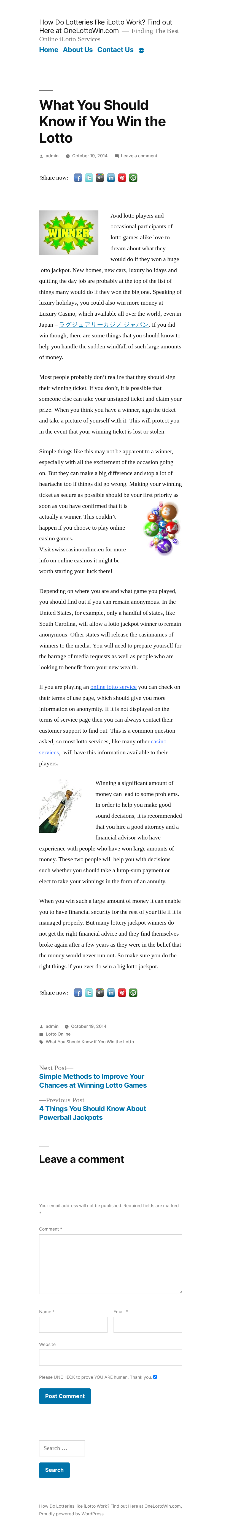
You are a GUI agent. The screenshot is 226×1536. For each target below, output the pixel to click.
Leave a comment (139, 155)
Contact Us (115, 49)
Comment (50, 1229)
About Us (78, 49)
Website (47, 1344)
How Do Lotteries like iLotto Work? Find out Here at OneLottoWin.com (105, 26)
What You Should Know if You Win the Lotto (90, 1041)
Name (47, 1311)
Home (48, 49)
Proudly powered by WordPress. (72, 1513)
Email (121, 1311)
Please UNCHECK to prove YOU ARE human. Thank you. (96, 1377)
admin (52, 155)
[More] (141, 50)
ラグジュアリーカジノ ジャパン (104, 325)
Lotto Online (58, 1034)
